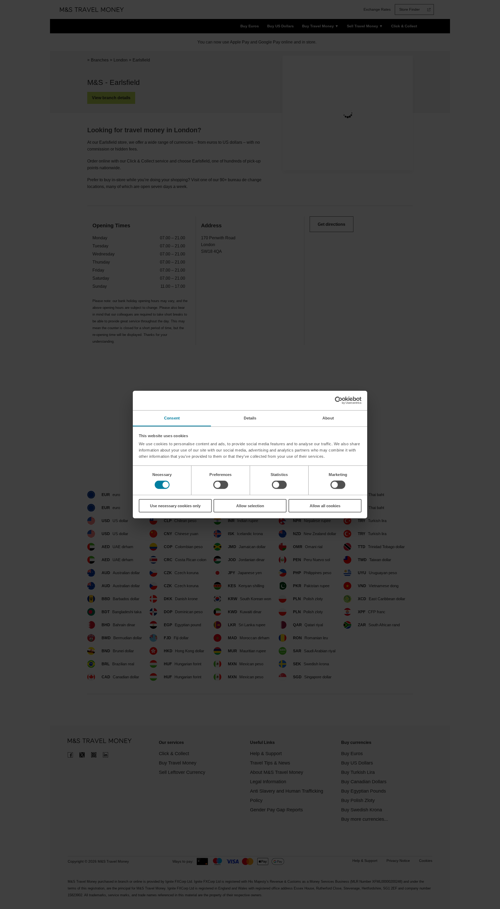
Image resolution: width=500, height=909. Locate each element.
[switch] (220, 485)
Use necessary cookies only (175, 505)
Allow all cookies (325, 505)
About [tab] (328, 418)
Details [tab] (250, 418)
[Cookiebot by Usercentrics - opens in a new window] (338, 400)
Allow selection (250, 505)
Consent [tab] (172, 418)
